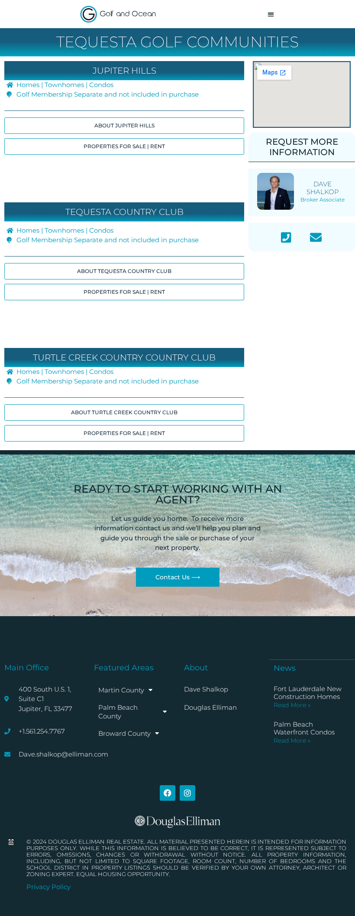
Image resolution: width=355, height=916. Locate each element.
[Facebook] (167, 793)
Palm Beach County (118, 711)
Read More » (292, 705)
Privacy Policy (48, 887)
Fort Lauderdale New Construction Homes (308, 693)
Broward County (124, 733)
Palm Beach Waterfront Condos (304, 728)
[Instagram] (187, 793)
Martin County (121, 690)
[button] (271, 14)
